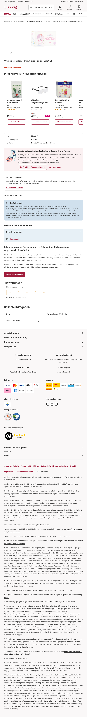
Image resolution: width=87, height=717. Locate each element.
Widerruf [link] (36, 466)
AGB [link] (29, 466)
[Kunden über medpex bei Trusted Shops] (16, 436)
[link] (8, 417)
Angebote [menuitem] (79, 14)
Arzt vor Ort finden (55, 167)
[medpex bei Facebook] (47, 404)
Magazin (20, 1)
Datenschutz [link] (46, 466)
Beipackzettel (13, 239)
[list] (43, 39)
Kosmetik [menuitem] (49, 14)
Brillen (48, 21)
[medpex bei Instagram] (52, 404)
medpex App (29, 1)
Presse (23, 466)
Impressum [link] (8, 472)
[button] (32, 167)
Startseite (7, 21)
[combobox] (41, 7)
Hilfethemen (79, 1)
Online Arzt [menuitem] (15, 14)
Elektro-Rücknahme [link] (60, 466)
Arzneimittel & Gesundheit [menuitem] (25, 14)
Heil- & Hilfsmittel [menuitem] (58, 14)
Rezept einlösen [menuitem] (7, 13)
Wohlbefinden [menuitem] (38, 14)
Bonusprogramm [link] (9, 2)
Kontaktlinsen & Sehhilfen (35, 21)
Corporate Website (11, 466)
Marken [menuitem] (67, 14)
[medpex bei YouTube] (56, 404)
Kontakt (73, 466)
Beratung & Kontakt (67, 1)
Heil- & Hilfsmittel (18, 21)
